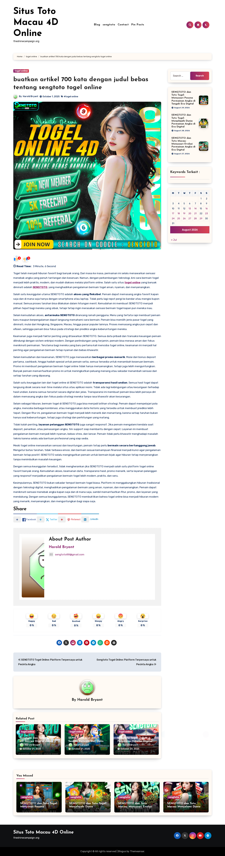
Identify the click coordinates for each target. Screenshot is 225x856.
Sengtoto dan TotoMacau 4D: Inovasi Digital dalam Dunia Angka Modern (36, 741)
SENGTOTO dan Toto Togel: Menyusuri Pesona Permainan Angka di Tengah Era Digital (183, 98)
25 (178, 218)
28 (195, 218)
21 (195, 213)
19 (184, 213)
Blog (97, 24)
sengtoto (109, 24)
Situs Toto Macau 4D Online (35, 22)
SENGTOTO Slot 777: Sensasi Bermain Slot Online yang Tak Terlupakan (86, 741)
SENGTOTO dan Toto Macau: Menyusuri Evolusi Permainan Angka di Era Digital (183, 144)
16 (206, 208)
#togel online (71, 96)
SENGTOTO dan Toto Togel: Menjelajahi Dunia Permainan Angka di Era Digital (183, 121)
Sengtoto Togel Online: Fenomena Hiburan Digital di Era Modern (134, 741)
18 (179, 213)
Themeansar (137, 851)
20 (189, 213)
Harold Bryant (30, 96)
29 (201, 218)
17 (173, 213)
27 (189, 218)
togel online (21, 71)
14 (195, 208)
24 (173, 218)
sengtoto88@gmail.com (69, 554)
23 (206, 213)
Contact (123, 24)
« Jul (174, 239)
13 (190, 208)
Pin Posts (137, 24)
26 (184, 218)
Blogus (122, 851)
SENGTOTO (40, 287)
